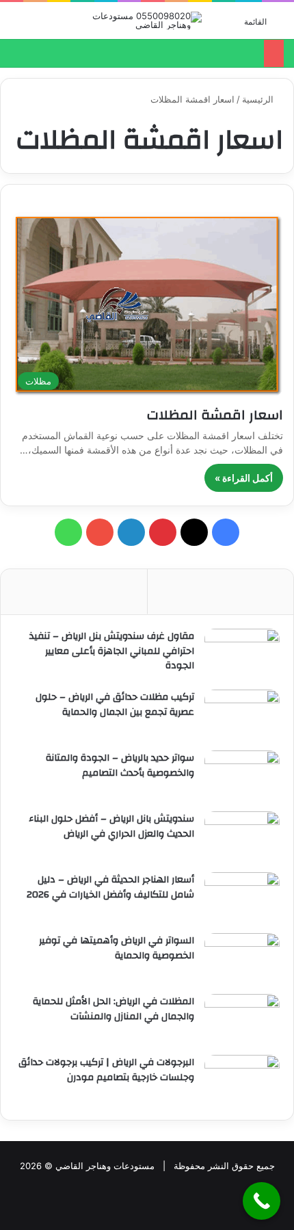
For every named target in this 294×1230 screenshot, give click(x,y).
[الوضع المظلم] (17, 25)
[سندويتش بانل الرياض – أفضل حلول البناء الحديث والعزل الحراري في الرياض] (242, 837)
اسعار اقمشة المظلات (215, 415)
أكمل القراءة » (244, 478)
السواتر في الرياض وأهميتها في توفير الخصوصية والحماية (116, 948)
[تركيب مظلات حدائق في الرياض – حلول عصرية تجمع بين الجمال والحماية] (242, 715)
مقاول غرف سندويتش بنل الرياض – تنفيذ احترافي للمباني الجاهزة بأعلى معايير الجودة (111, 651)
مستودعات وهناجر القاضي (105, 1165)
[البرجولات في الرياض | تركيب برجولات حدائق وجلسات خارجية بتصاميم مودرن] (242, 1080)
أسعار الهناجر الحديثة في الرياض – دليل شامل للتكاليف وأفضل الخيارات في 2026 (110, 887)
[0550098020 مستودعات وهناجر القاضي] (147, 20)
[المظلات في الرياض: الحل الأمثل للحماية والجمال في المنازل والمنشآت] (242, 1019)
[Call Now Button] (261, 1201)
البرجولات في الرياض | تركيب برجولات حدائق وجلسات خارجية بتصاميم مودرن (106, 1070)
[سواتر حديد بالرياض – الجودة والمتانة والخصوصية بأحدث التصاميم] (242, 776)
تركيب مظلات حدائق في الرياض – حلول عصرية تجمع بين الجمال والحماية (115, 704)
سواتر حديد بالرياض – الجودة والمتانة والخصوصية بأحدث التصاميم (120, 765)
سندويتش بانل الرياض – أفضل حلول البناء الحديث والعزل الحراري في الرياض (111, 826)
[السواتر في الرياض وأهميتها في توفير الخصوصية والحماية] (242, 958)
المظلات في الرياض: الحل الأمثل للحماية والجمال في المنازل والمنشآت (113, 1009)
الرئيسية (259, 99)
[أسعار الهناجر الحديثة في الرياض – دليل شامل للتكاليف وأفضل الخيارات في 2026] (242, 898)
